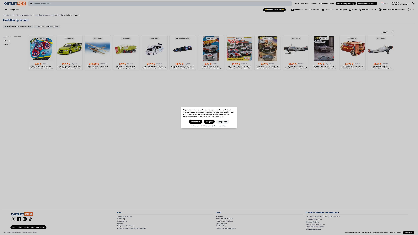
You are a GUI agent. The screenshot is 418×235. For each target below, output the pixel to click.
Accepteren (195, 122)
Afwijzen (209, 122)
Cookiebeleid (195, 126)
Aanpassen (222, 122)
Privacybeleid (222, 126)
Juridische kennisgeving (208, 126)
